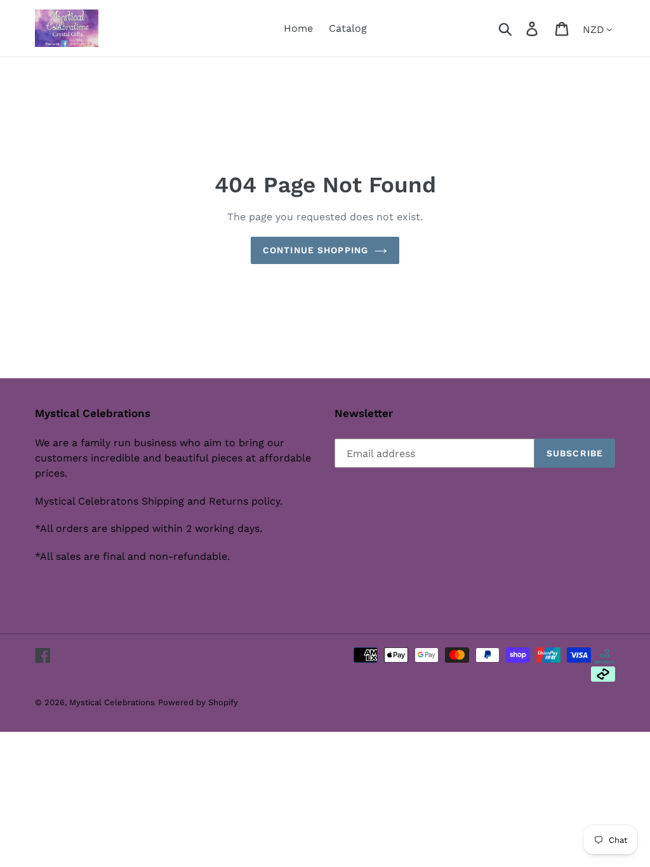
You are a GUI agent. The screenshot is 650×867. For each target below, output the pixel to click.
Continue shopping (315, 250)
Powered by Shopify (198, 702)
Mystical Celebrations (112, 702)
